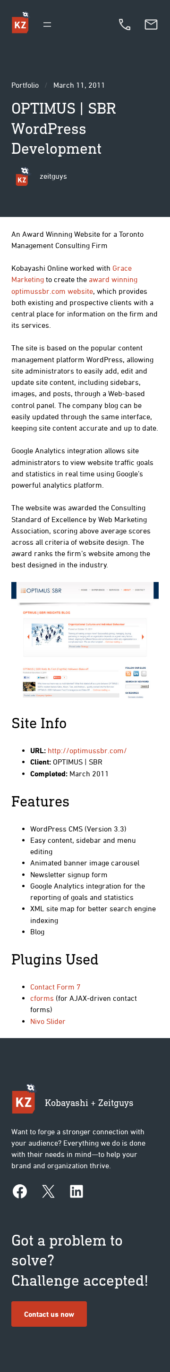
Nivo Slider (48, 1021)
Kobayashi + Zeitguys (89, 1102)
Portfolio (25, 85)
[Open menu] (47, 24)
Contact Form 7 (55, 986)
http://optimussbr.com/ (87, 750)
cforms (42, 998)
